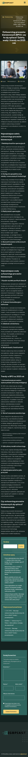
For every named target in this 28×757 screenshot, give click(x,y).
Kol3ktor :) (7, 620)
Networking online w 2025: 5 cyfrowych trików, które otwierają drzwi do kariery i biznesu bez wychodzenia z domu (13, 570)
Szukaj (6, 542)
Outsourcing (9, 17)
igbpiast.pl (23, 754)
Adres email (19, 684)
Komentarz (6, 667)
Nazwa (5, 684)
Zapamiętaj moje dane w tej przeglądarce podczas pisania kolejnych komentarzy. (13, 705)
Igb (3, 17)
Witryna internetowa (9, 693)
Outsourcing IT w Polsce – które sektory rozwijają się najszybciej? (13, 623)
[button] (25, 3)
